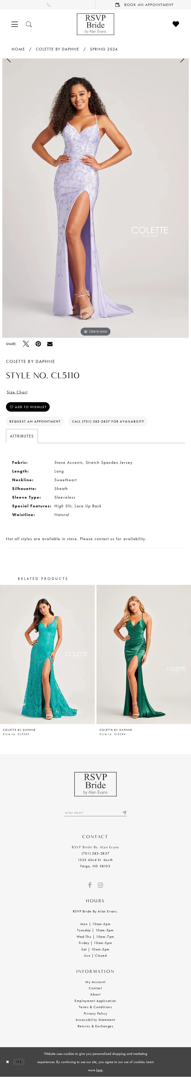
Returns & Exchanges (96, 1026)
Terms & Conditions (95, 1007)
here (99, 1070)
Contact (95, 988)
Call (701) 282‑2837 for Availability (108, 421)
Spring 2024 (104, 49)
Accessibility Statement (95, 1019)
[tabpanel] (95, 198)
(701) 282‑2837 (96, 853)
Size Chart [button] (17, 392)
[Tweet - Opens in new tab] (26, 344)
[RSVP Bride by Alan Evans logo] (95, 24)
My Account (95, 982)
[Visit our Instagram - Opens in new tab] (100, 885)
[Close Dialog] (7, 1062)
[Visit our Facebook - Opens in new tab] (90, 885)
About (95, 994)
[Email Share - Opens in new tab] (49, 343)
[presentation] (47, 654)
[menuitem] (48, 4)
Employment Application (95, 1000)
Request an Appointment (35, 421)
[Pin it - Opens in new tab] (38, 344)
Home (18, 49)
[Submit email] (124, 812)
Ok (19, 1061)
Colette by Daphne (57, 49)
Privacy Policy (95, 1013)
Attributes (22, 436)
